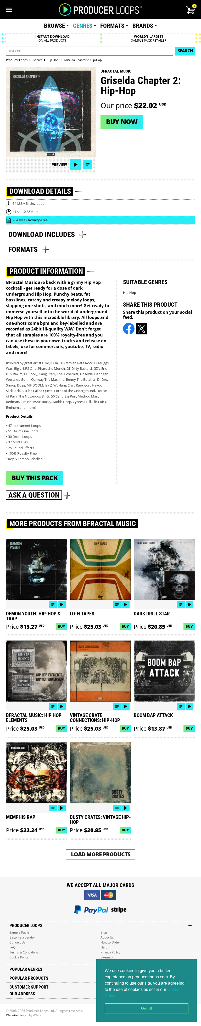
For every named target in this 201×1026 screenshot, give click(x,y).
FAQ (12, 947)
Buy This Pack (35, 477)
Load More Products (100, 854)
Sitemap (106, 957)
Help (103, 947)
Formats (112, 25)
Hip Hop (129, 292)
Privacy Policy (110, 952)
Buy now (121, 121)
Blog (103, 932)
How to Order (110, 942)
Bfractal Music (115, 71)
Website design (17, 1015)
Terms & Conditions (23, 952)
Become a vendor (22, 937)
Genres (82, 25)
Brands (142, 25)
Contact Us (17, 942)
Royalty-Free (38, 220)
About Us (107, 937)
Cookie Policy (19, 957)
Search (185, 51)
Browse (54, 25)
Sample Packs (19, 932)
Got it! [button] (146, 1008)
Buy (61, 626)
